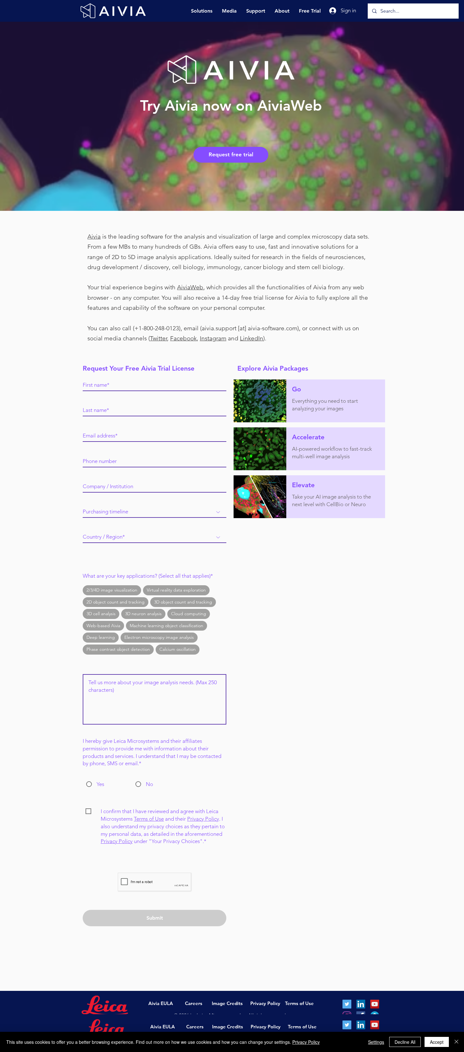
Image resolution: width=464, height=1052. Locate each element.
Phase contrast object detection (118, 649)
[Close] (456, 1042)
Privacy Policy (203, 819)
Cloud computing (188, 613)
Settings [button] (376, 1042)
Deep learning (100, 637)
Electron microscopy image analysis (159, 637)
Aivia (94, 236)
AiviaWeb (190, 287)
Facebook (183, 338)
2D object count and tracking (115, 602)
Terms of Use (149, 819)
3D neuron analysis (143, 613)
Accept (436, 1042)
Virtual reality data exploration (176, 590)
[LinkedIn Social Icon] (360, 1024)
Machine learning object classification (166, 625)
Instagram (213, 338)
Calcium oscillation (177, 649)
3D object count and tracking (183, 602)
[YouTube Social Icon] (374, 1024)
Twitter (158, 338)
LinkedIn (251, 338)
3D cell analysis (101, 613)
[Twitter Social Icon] (346, 1024)
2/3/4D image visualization (111, 590)
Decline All (405, 1042)
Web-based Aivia (103, 625)
